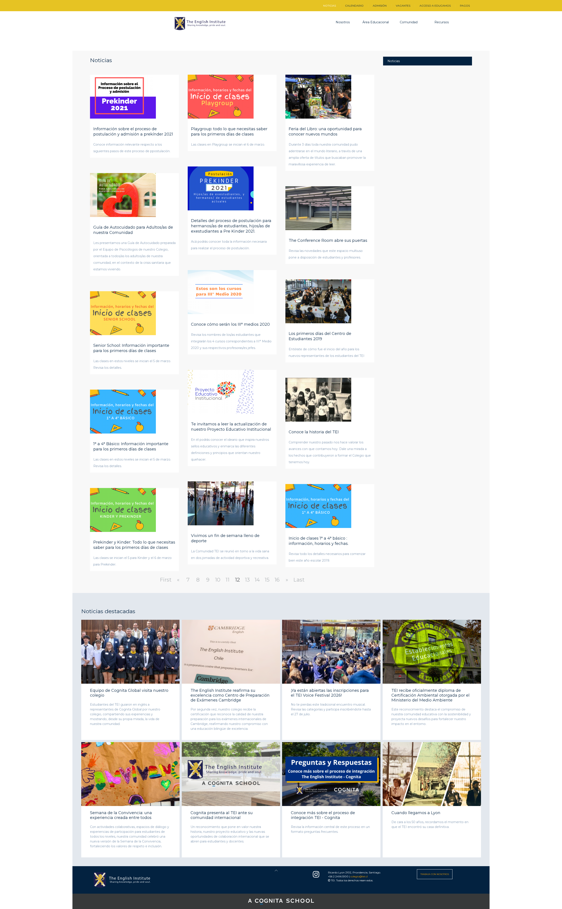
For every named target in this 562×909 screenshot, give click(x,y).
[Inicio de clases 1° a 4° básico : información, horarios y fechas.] (318, 505)
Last (298, 579)
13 (247, 579)
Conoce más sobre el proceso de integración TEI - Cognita (323, 815)
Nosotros (343, 22)
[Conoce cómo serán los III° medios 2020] (221, 291)
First (165, 579)
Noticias (393, 61)
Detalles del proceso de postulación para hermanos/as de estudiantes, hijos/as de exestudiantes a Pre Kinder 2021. (231, 226)
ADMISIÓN (380, 5)
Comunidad (409, 22)
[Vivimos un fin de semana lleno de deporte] (221, 503)
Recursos (441, 22)
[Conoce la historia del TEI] (318, 399)
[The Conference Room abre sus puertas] (318, 207)
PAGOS (465, 5)
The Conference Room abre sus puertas (328, 240)
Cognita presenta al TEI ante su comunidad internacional (222, 815)
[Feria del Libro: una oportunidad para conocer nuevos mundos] (318, 96)
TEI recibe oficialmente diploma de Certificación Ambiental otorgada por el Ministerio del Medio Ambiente (430, 695)
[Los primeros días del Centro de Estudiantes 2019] (318, 301)
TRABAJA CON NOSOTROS (434, 874)
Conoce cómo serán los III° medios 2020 (230, 324)
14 (257, 579)
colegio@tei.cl (359, 876)
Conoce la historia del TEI (314, 432)
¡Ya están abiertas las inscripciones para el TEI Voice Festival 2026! (330, 693)
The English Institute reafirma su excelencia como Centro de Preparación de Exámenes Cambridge (230, 695)
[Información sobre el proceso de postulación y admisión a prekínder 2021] (123, 96)
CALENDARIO (354, 5)
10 (217, 579)
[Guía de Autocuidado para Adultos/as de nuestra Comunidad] (123, 194)
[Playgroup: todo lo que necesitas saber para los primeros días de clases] (221, 96)
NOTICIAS (329, 5)
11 (227, 579)
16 (276, 579)
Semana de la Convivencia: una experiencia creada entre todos (121, 815)
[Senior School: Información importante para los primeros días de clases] (123, 312)
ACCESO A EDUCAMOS (435, 5)
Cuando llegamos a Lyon (415, 812)
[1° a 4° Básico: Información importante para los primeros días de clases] (123, 411)
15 (267, 579)
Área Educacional (375, 22)
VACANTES (403, 5)
